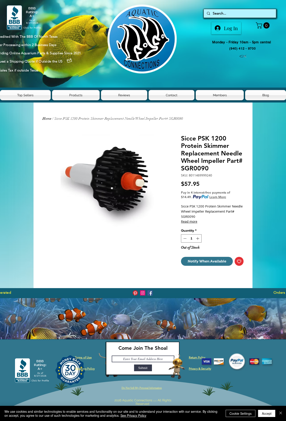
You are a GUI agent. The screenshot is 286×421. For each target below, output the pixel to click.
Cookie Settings (240, 413)
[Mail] (69, 60)
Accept (266, 413)
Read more (189, 221)
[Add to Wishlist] (239, 261)
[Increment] (198, 238)
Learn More (217, 197)
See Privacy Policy (133, 415)
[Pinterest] (135, 292)
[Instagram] (142, 292)
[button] (263, 25)
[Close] (280, 413)
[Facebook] (150, 292)
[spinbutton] (191, 238)
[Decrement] (184, 238)
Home (46, 118)
